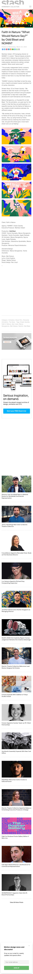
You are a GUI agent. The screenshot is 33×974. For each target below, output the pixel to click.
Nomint (21, 326)
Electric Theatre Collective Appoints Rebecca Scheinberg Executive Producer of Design (16, 809)
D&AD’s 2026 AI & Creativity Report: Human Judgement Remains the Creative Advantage (16, 639)
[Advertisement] (16, 293)
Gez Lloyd (15, 324)
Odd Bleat (12, 231)
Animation (11, 320)
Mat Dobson (14, 326)
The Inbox (12, 322)
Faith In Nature (6, 324)
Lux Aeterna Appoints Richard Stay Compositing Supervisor (13, 582)
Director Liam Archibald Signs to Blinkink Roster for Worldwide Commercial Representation (15, 496)
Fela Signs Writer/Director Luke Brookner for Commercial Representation (16, 865)
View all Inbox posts (16, 902)
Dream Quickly (24, 322)
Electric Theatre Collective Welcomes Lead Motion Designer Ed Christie (16, 667)
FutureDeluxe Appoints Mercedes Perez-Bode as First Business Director (16, 554)
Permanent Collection (10, 7)
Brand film (18, 320)
